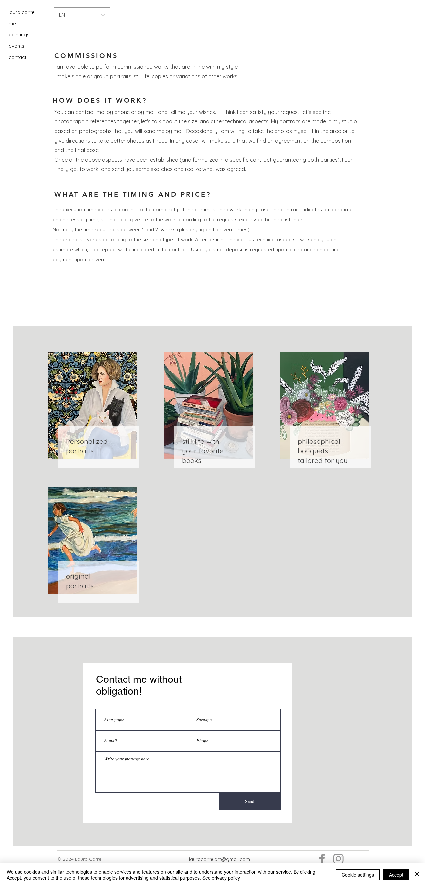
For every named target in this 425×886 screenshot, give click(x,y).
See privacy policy (221, 877)
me (12, 23)
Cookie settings (358, 874)
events (16, 46)
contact (17, 57)
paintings (19, 34)
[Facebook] (322, 859)
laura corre (22, 12)
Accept (396, 874)
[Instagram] (338, 859)
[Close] (417, 875)
